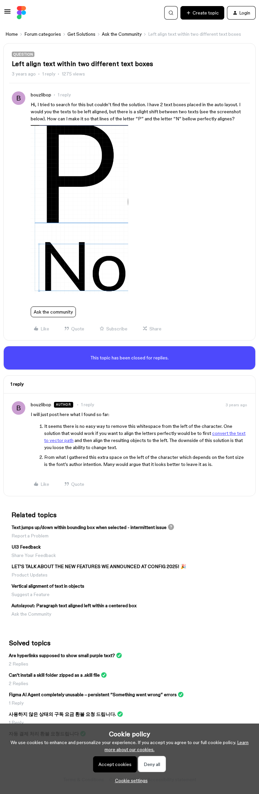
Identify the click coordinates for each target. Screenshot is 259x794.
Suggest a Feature (30, 594)
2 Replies (18, 664)
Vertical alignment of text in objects (47, 586)
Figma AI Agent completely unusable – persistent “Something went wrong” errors (93, 694)
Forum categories (42, 34)
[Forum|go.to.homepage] (21, 13)
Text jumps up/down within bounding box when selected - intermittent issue (89, 527)
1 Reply (16, 703)
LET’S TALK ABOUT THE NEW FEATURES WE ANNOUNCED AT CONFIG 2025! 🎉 (98, 566)
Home (11, 34)
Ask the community (53, 312)
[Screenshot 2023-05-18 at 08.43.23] (79, 292)
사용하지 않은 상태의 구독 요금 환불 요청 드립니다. (62, 714)
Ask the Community (122, 34)
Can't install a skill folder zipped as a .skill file (54, 675)
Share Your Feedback (33, 555)
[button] (7, 14)
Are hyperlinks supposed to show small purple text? (62, 655)
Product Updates (29, 575)
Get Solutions (81, 34)
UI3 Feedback (26, 547)
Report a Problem (30, 535)
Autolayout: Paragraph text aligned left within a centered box (74, 605)
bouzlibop (41, 94)
